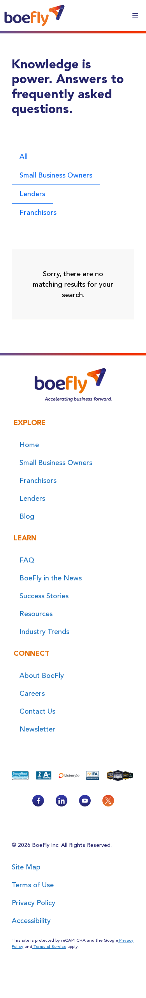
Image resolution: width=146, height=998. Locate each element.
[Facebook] (38, 800)
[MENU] (135, 15)
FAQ (27, 560)
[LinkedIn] (61, 800)
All (23, 156)
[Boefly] (34, 15)
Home (29, 445)
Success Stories (44, 596)
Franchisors (37, 212)
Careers (32, 693)
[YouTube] (85, 800)
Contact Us (37, 711)
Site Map (26, 867)
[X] (108, 800)
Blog (26, 516)
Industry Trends (44, 631)
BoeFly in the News (50, 578)
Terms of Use (33, 885)
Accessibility (31, 920)
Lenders (32, 194)
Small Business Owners (55, 175)
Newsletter (37, 729)
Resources (36, 614)
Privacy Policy (33, 903)
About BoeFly (41, 675)
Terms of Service (49, 946)
